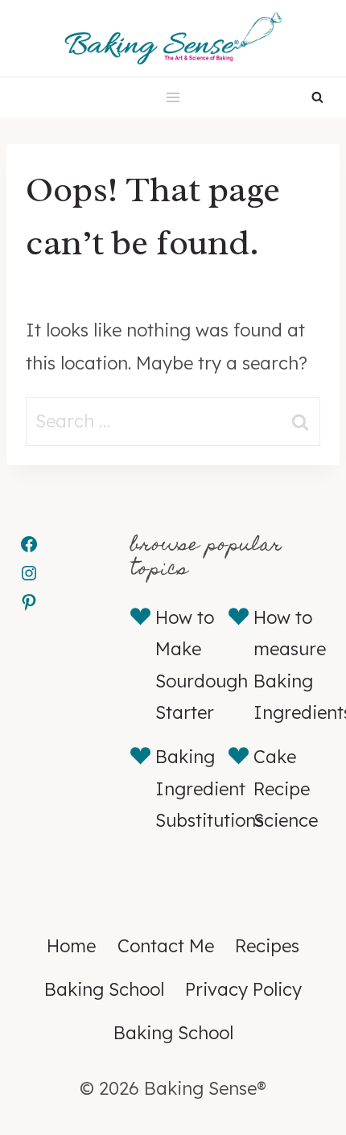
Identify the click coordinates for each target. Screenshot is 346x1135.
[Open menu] (173, 97)
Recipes (267, 946)
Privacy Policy (243, 989)
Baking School (104, 989)
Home (71, 946)
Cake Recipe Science (285, 788)
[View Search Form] (317, 98)
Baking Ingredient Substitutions (209, 788)
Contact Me (165, 946)
